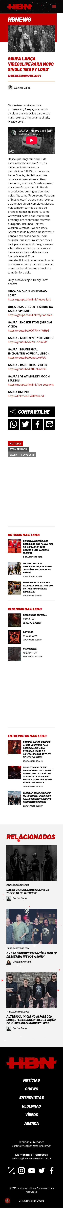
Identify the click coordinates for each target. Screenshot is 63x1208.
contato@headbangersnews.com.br (31, 1145)
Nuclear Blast (22, 87)
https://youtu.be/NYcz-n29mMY (28, 342)
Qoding (40, 1200)
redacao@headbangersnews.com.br (31, 1158)
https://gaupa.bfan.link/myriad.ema (30, 315)
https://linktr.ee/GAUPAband (26, 396)
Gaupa (13, 454)
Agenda (31, 1123)
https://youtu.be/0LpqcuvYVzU (27, 357)
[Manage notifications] (7, 1200)
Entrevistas (31, 1097)
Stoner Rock (18, 449)
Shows (31, 1088)
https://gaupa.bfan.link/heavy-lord (29, 299)
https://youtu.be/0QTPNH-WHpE (28, 330)
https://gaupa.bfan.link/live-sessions (31, 384)
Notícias (15, 443)
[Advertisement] (31, 494)
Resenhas (31, 1106)
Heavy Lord (28, 454)
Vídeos (31, 1114)
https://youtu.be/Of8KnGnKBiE (27, 369)
